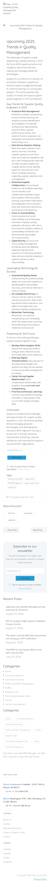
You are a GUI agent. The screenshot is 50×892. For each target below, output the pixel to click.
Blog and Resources (12, 828)
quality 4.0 (12, 487)
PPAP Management (15, 483)
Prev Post (12, 530)
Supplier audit (11, 692)
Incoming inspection (14, 675)
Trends (8, 700)
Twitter (11, 513)
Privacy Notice (23, 469)
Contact (6, 824)
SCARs (8, 687)
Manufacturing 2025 (15, 479)
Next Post (38, 530)
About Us (7, 819)
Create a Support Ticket (14, 832)
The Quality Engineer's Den (21, 497)
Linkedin (11, 520)
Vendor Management (15, 704)
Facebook (28, 513)
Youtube (7, 853)
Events (8, 671)
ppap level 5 (30, 479)
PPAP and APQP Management (19, 683)
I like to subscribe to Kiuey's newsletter (26, 585)
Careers (6, 836)
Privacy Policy (40, 879)
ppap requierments (32, 483)
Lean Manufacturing (14, 679)
